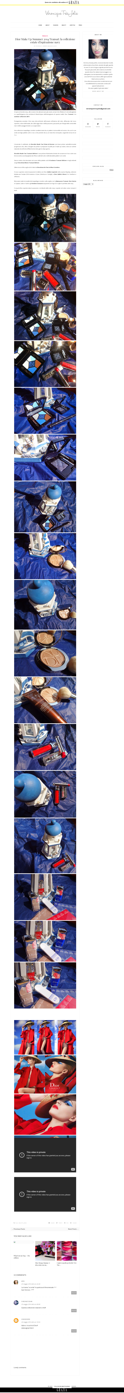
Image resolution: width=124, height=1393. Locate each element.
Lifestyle (72, 25)
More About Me (98, 91)
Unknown (25, 1319)
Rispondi (74, 1292)
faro (15, 135)
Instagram (88, 126)
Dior (66, 114)
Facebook (107, 126)
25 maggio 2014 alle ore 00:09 (30, 1304)
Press (80, 25)
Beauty (64, 25)
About (48, 25)
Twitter (98, 126)
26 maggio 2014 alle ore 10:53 (30, 1322)
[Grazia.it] (74, 2)
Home (40, 25)
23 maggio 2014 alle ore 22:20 (30, 1284)
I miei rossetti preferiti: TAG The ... (66, 1264)
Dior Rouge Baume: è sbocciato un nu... (42, 1264)
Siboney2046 (26, 1301)
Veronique (39, 46)
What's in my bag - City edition (22, 1257)
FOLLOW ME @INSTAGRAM (62, 1386)
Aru (23, 1281)
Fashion (55, 25)
